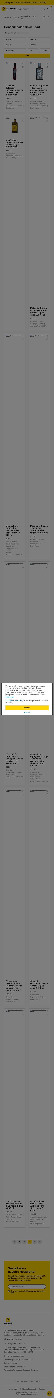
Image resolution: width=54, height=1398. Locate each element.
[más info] (9, 696)
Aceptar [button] (27, 708)
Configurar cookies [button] (13, 700)
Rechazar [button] (27, 712)
